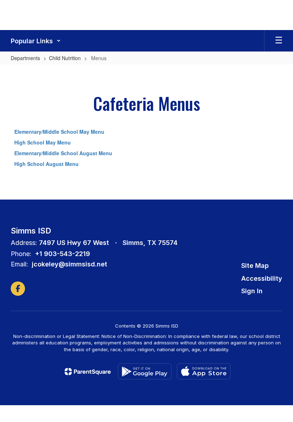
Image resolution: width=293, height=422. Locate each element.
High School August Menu (46, 163)
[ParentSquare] (88, 371)
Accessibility (261, 278)
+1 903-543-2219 (62, 253)
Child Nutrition (65, 58)
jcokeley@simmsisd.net (69, 264)
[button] (36, 40)
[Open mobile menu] (278, 40)
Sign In (252, 291)
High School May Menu (42, 142)
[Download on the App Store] (203, 371)
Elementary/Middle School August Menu (63, 153)
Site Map (255, 265)
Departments (25, 58)
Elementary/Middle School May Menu (59, 131)
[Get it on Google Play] (145, 371)
